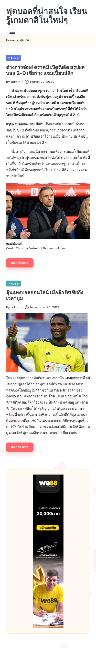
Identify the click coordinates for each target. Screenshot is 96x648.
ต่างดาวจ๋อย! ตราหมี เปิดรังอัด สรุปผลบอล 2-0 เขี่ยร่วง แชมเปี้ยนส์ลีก (45, 70)
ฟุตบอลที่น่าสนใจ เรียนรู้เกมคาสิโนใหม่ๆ (46, 15)
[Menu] (12, 32)
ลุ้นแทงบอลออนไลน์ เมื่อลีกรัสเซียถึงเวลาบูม (44, 295)
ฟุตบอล (13, 58)
